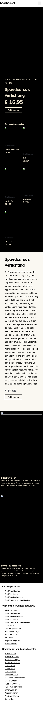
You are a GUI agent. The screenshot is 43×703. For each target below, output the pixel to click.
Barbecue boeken (12, 635)
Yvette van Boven (12, 696)
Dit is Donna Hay (8, 478)
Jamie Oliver (10, 666)
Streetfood (9, 638)
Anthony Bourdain (12, 657)
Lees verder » (5, 490)
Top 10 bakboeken (12, 594)
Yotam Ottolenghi (11, 693)
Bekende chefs (11, 644)
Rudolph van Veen (12, 684)
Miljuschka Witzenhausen (15, 678)
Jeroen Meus (10, 669)
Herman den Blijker (12, 660)
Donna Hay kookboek (11, 566)
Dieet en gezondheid (13, 628)
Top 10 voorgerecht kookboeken (17, 600)
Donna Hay (9, 699)
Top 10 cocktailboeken (14, 597)
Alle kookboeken (11, 610)
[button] (39, 3)
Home (7, 79)
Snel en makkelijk (12, 631)
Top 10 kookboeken (12, 591)
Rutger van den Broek (13, 687)
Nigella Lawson (11, 681)
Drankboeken (18, 79)
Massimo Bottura (11, 675)
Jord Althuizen (10, 672)
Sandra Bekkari (11, 690)
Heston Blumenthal (12, 663)
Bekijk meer (13, 110)
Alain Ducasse (10, 654)
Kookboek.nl (7, 3)
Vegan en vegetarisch (13, 641)
